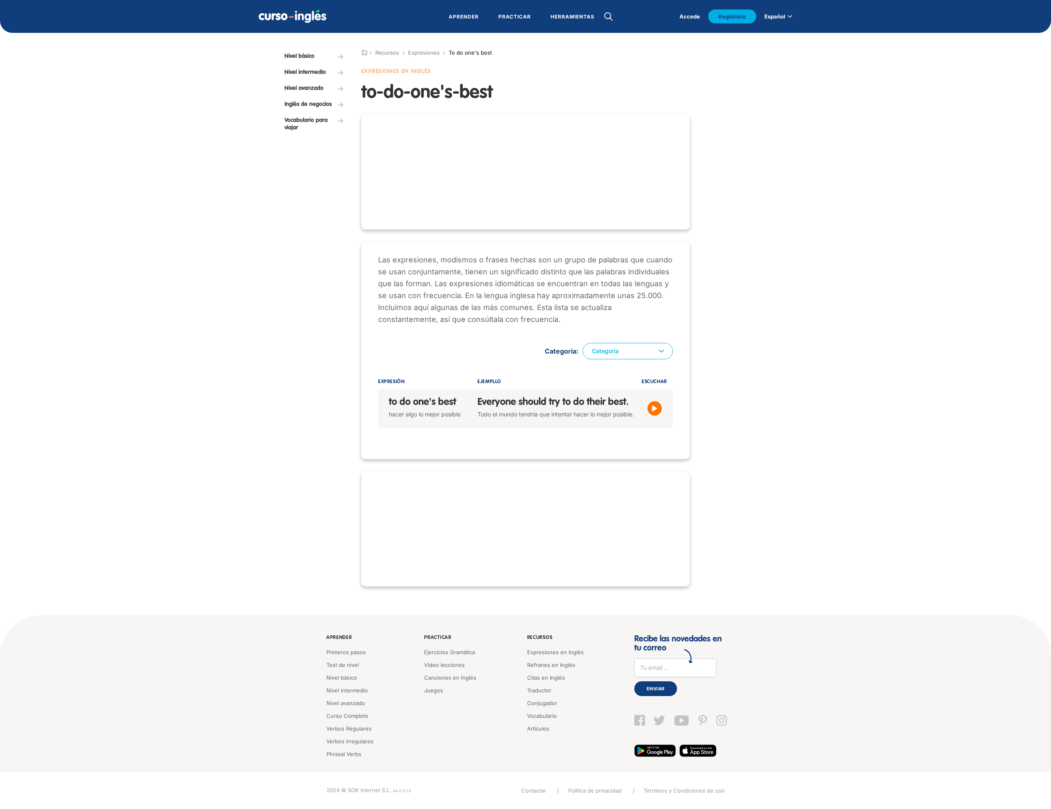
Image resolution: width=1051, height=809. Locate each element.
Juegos (433, 690)
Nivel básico (341, 677)
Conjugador (542, 703)
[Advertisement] (525, 172)
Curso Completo (347, 715)
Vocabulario (542, 715)
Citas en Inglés (546, 677)
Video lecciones (444, 665)
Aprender (339, 637)
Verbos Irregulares (350, 741)
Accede (689, 16)
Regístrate (732, 16)
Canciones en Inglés (450, 677)
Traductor (539, 690)
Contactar (533, 790)
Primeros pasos (346, 652)
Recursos (540, 637)
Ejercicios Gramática (449, 652)
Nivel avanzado (345, 703)
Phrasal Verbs (343, 754)
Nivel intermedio (347, 690)
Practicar (437, 637)
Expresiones (424, 52)
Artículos (538, 728)
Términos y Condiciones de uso (684, 790)
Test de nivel (342, 665)
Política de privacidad (595, 790)
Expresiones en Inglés (555, 652)
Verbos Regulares (349, 728)
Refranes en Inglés (551, 665)
